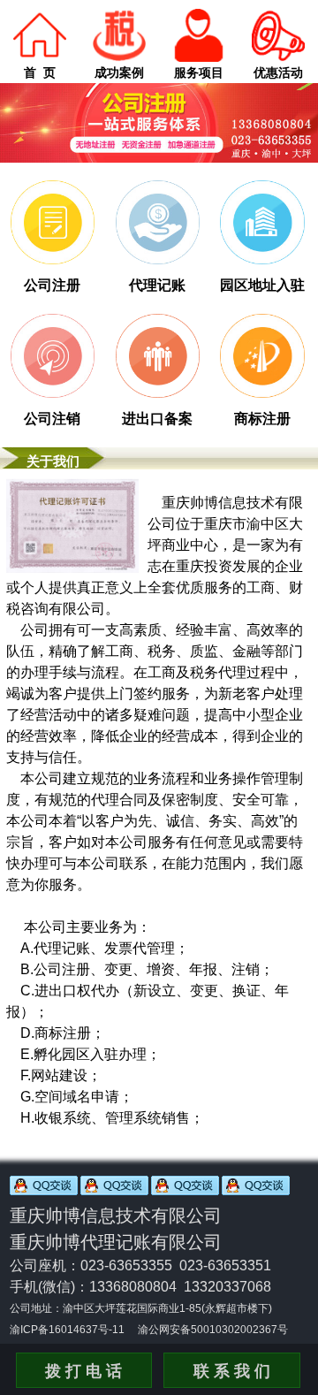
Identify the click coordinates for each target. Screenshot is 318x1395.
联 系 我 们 (231, 1371)
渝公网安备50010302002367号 (213, 1329)
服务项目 (198, 72)
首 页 (40, 72)
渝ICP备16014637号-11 (67, 1329)
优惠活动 (278, 72)
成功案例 (119, 72)
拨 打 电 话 (83, 1371)
